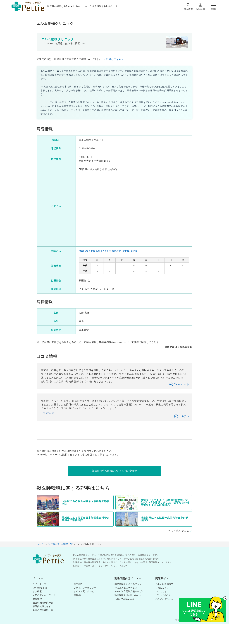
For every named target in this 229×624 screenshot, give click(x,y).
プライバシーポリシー (85, 587)
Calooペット (181, 384)
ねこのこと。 (162, 591)
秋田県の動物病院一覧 (60, 544)
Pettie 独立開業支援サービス (129, 591)
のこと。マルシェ (164, 599)
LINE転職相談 (40, 587)
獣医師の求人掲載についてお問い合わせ (114, 470)
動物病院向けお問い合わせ (128, 595)
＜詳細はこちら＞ (114, 59)
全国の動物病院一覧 (43, 602)
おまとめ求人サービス (125, 587)
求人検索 (188, 9)
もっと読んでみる (178, 530)
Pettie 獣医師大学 (164, 584)
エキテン (184, 416)
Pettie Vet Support (124, 599)
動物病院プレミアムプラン (128, 584)
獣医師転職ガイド (42, 606)
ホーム (40, 544)
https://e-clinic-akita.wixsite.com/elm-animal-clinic (108, 250)
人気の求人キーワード (44, 595)
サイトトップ (39, 584)
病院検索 (200, 9)
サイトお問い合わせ (84, 591)
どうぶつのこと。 (164, 595)
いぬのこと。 (162, 587)
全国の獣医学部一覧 (43, 610)
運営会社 (78, 595)
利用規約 (78, 584)
